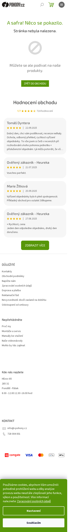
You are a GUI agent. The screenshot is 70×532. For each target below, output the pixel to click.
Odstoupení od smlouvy (15, 305)
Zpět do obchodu (35, 83)
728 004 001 (13, 434)
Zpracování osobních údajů (34, 501)
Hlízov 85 (7, 379)
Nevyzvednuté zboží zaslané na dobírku (24, 300)
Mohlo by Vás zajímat (13, 345)
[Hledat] (42, 4)
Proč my (6, 326)
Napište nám (9, 281)
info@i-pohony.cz (17, 428)
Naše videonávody (12, 341)
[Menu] (61, 4)
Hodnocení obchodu (35, 102)
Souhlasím (34, 523)
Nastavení (34, 511)
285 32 (5, 384)
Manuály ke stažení (12, 336)
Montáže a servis (11, 331)
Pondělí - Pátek (10, 388)
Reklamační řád (10, 295)
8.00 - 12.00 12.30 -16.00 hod (17, 393)
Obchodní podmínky (13, 276)
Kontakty (7, 271)
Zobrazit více (35, 245)
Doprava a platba (11, 290)
